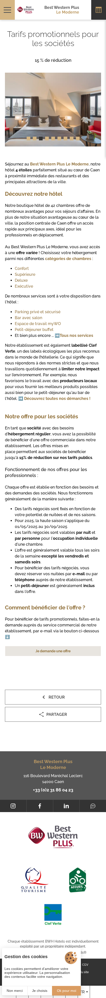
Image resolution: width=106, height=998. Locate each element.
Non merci (15, 991)
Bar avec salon (28, 317)
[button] (28, 138)
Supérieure (25, 274)
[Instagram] (13, 806)
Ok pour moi (66, 991)
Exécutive (24, 286)
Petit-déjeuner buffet (34, 329)
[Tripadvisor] (93, 806)
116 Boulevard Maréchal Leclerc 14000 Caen (53, 778)
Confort (22, 268)
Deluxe (21, 280)
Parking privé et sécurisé (37, 312)
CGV (85, 964)
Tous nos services (76, 335)
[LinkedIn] (66, 806)
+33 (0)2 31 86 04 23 (53, 789)
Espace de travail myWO (38, 323)
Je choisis (39, 991)
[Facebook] (40, 806)
